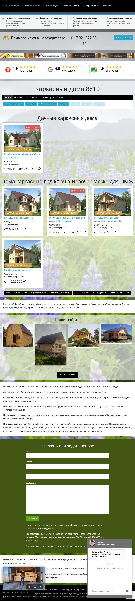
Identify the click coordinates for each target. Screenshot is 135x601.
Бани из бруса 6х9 (81, 293)
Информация (89, 5)
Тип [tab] (9, 97)
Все (61, 97)
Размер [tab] (20, 97)
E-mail (28, 472)
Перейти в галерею (67, 375)
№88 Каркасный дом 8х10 (17, 270)
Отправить (32, 518)
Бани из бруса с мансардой (60, 293)
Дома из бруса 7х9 (13, 293)
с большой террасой (47, 104)
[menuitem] (12, 5)
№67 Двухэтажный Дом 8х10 (18, 218)
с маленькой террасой (13, 104)
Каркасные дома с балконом (35, 293)
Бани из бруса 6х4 (99, 293)
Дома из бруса (12, 5)
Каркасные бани (70, 5)
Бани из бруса (51, 5)
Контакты (107, 5)
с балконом (30, 104)
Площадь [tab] (49, 97)
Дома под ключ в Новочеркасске (37, 38)
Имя (28, 451)
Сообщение (31, 483)
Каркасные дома (31, 5)
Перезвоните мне (123, 38)
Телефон (29, 462)
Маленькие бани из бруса (119, 293)
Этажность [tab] (34, 97)
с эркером (63, 104)
